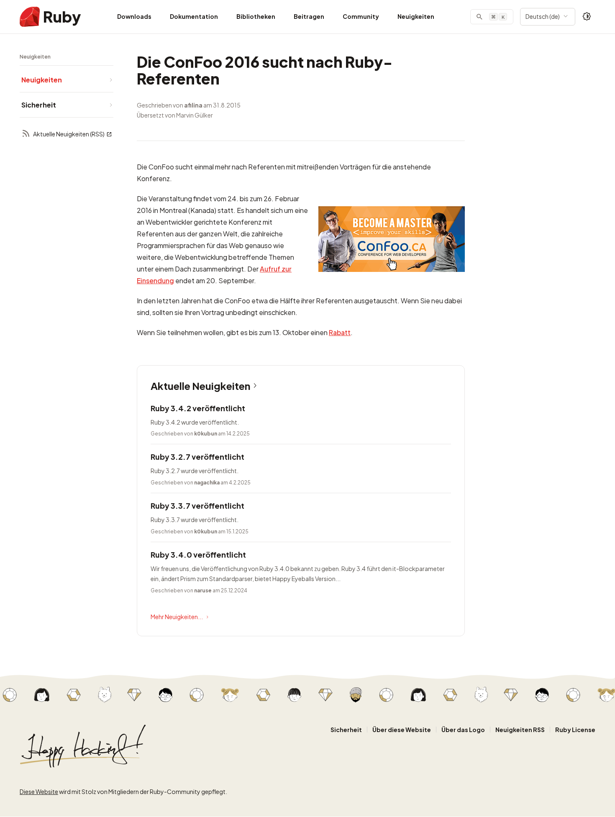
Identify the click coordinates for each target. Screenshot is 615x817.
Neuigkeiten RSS (520, 729)
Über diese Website (401, 729)
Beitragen (309, 16)
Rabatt (340, 332)
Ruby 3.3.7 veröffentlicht (197, 505)
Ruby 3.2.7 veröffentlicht (197, 456)
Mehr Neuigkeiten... (177, 616)
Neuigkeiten (415, 16)
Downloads (134, 16)
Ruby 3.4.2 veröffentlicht (198, 408)
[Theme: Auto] (587, 16)
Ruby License (575, 729)
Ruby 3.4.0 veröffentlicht (198, 554)
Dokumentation (194, 16)
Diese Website (39, 791)
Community (361, 16)
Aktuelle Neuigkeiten (200, 385)
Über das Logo (463, 729)
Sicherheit (346, 729)
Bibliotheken (255, 16)
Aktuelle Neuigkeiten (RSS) (69, 134)
